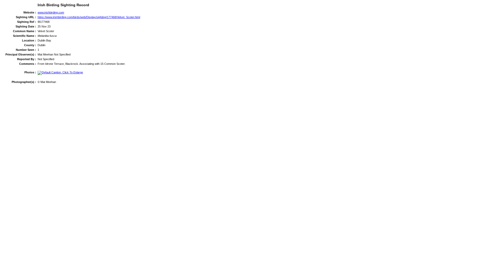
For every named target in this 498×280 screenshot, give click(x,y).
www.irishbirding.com (51, 12)
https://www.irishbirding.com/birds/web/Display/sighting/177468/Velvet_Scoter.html (89, 17)
